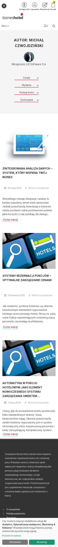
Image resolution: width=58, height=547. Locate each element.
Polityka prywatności (15, 513)
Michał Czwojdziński (38, 188)
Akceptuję (42, 542)
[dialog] (29, 532)
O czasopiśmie (13, 509)
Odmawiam (15, 542)
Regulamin (11, 517)
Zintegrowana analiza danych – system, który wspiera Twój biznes (27, 173)
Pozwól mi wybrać (11, 535)
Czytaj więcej (10, 219)
